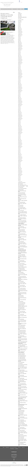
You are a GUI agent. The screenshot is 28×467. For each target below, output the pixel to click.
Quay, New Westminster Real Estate (22, 364)
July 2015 (19, 176)
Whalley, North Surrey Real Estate (22, 435)
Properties (7, 447)
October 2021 (20, 89)
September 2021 (20, 90)
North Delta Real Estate (21, 335)
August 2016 (19, 161)
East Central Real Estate (21, 260)
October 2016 (20, 159)
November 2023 (20, 60)
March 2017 (19, 153)
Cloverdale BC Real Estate (21, 230)
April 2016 (19, 166)
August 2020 (19, 105)
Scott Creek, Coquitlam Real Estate (22, 379)
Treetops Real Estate (20, 412)
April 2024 (19, 54)
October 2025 (20, 33)
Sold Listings (19, 18)
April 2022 (19, 82)
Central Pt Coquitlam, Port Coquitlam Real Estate (21, 223)
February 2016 (20, 168)
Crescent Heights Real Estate (21, 251)
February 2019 (20, 126)
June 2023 (19, 66)
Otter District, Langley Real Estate (22, 344)
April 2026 (19, 26)
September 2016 (20, 160)
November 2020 (20, 102)
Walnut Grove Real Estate (21, 423)
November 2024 (20, 46)
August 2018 (19, 133)
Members (16, 448)
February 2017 (20, 154)
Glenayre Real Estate (20, 272)
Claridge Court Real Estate (21, 229)
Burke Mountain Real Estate (21, 202)
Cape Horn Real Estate (21, 210)
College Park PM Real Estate (21, 233)
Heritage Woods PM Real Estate (22, 292)
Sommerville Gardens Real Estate (22, 389)
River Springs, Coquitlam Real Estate (22, 371)
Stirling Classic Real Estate (21, 399)
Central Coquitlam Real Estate (22, 214)
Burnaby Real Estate (20, 205)
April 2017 (19, 152)
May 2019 (19, 123)
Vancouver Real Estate (21, 422)
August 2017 (19, 147)
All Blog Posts (20, 13)
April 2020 (19, 110)
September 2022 (20, 76)
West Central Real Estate (21, 427)
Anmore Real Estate (20, 187)
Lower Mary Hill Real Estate (21, 303)
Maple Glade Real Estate (21, 307)
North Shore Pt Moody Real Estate (22, 338)
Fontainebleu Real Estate (21, 268)
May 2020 (19, 109)
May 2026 (19, 25)
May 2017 (19, 151)
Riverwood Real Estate (21, 372)
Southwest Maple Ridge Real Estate (22, 396)
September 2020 (20, 104)
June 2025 (19, 38)
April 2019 (19, 124)
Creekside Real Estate (21, 248)
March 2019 (19, 125)
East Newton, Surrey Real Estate (22, 264)
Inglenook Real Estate (21, 296)
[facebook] (14, 459)
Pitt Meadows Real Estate (21, 353)
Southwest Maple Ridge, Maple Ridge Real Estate (22, 398)
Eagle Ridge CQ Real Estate (21, 255)
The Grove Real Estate (21, 407)
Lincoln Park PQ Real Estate (21, 302)
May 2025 (19, 39)
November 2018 (20, 130)
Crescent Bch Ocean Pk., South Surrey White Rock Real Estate (22, 250)
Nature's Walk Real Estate (21, 326)
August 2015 (19, 175)
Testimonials (12, 448)
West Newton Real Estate (21, 430)
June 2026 (19, 24)
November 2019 (20, 116)
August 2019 (19, 119)
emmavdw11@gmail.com (14, 454)
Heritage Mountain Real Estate (22, 289)
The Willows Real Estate (21, 411)
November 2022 (20, 74)
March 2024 (19, 55)
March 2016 (19, 167)
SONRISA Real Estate (21, 390)
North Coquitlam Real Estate (21, 332)
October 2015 (20, 173)
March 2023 (19, 69)
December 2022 (20, 73)
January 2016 (19, 169)
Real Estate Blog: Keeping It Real (22, 17)
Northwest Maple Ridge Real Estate (22, 341)
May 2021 (19, 95)
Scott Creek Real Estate (21, 378)
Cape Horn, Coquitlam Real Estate (22, 211)
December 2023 (20, 59)
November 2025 (20, 32)
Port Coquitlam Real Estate (21, 358)
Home (3, 447)
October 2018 (20, 131)
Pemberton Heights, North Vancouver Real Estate (21, 352)
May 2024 (19, 53)
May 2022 (19, 81)
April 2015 (19, 180)
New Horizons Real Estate (21, 327)
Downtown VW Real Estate (21, 254)
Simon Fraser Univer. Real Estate (22, 386)
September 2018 (20, 132)
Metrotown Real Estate (21, 314)
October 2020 (20, 103)
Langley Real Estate (20, 301)
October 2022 (20, 75)
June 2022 (19, 80)
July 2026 (19, 23)
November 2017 (20, 144)
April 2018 (19, 138)
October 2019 (20, 117)
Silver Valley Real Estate (21, 380)
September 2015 (20, 174)
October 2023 (20, 61)
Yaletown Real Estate (21, 443)
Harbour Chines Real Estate (21, 282)
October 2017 (20, 145)
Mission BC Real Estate (21, 319)
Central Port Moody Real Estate (22, 220)
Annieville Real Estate (21, 189)
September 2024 (20, 48)
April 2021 (19, 96)
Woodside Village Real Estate (22, 442)
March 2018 (19, 139)
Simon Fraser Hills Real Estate (22, 383)
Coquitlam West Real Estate (21, 242)
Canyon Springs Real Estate (21, 207)
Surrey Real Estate (20, 406)
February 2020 (20, 112)
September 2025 (20, 34)
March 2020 (19, 111)
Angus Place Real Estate (21, 186)
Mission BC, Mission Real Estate (22, 320)
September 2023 (20, 62)
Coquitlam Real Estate (21, 238)
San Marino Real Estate (21, 375)
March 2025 (19, 41)
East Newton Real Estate (21, 263)
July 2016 (19, 162)
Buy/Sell (19, 447)
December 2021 (20, 87)
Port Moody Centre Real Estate (22, 359)
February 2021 (20, 98)
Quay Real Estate (20, 363)
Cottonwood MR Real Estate (21, 245)
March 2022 (19, 83)
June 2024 (19, 52)
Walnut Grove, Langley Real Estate (22, 424)
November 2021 (20, 88)
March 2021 (19, 97)
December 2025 (20, 31)
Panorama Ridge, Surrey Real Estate (22, 348)
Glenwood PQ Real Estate (21, 273)
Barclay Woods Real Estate (21, 192)
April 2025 (19, 40)
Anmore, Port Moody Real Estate (22, 188)
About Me (23, 447)
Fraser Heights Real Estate (21, 269)
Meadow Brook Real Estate (21, 311)
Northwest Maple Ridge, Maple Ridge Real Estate (22, 343)
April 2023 (19, 68)
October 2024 (20, 47)
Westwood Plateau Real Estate (22, 431)
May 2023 (19, 67)
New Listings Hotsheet (13, 447)
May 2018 (19, 137)
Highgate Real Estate (20, 295)
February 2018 (20, 140)
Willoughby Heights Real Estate (22, 439)
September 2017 (20, 146)
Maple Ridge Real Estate (21, 308)
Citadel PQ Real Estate (21, 226)
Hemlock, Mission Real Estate (22, 288)
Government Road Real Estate (22, 276)
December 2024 (20, 45)
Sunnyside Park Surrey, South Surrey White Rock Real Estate (22, 404)
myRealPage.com (14, 462)
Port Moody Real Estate (21, 362)
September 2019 (20, 118)
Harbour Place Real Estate (21, 285)
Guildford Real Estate (20, 281)
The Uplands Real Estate (21, 410)
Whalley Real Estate (20, 434)
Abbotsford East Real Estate (21, 182)
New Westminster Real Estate (22, 330)
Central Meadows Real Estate (22, 217)
